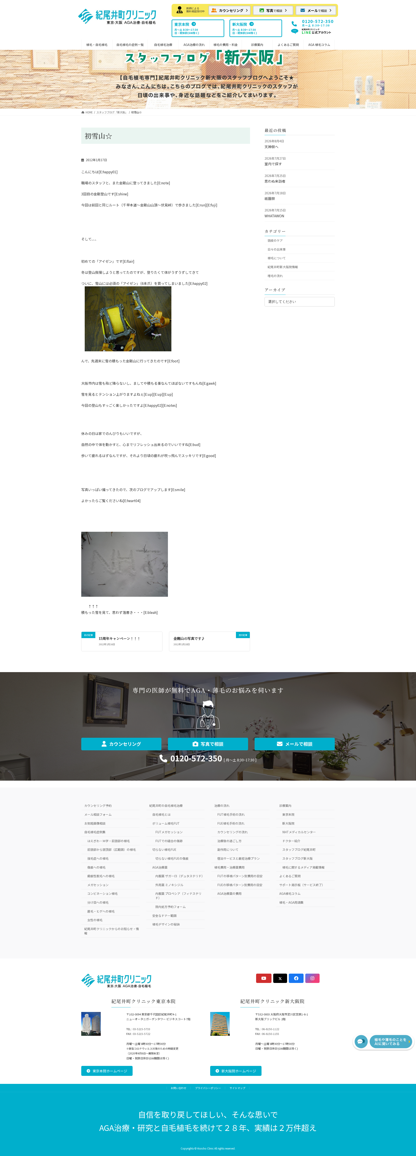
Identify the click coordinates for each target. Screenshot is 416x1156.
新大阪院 (288, 823)
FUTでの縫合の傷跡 (169, 841)
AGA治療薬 (159, 867)
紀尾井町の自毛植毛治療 (166, 805)
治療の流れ (221, 805)
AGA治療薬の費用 (229, 893)
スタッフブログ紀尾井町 (299, 849)
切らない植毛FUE (164, 849)
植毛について (277, 258)
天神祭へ (271, 146)
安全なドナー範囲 (164, 915)
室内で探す (273, 163)
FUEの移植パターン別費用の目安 (239, 885)
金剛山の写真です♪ (189, 638)
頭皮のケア (275, 240)
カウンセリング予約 (98, 805)
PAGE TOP (402, 1116)
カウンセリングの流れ (232, 832)
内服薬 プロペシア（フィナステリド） (178, 895)
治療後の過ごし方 (229, 841)
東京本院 (288, 814)
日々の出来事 (277, 249)
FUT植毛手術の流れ (231, 814)
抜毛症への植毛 (98, 858)
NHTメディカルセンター (299, 832)
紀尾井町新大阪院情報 (283, 267)
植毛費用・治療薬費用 (229, 867)
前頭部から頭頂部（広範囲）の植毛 (111, 849)
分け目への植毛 (98, 902)
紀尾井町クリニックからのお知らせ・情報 (111, 931)
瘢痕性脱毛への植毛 (101, 876)
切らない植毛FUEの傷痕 (171, 858)
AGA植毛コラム (290, 893)
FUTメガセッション (169, 832)
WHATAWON (274, 215)
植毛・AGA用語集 (291, 902)
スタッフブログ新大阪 (297, 858)
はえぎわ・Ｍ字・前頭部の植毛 (108, 841)
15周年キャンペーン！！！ (120, 638)
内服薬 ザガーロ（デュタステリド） (180, 876)
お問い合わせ (178, 1088)
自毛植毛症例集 (95, 832)
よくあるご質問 (290, 876)
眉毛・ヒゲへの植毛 (101, 911)
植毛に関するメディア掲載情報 (303, 867)
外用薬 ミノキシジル (169, 885)
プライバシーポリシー (208, 1088)
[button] (229, 10)
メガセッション (98, 885)
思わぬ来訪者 (275, 181)
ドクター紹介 (291, 841)
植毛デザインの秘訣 (166, 924)
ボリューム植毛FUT (166, 823)
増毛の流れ (275, 276)
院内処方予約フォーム (170, 907)
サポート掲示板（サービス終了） (302, 885)
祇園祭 (270, 198)
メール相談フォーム (98, 814)
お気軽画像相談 (95, 823)
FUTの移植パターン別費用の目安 (240, 876)
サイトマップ (237, 1088)
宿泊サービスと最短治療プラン (238, 858)
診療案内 (285, 805)
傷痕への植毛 (96, 867)
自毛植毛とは (161, 814)
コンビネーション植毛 (102, 893)
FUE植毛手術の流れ (230, 823)
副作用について (228, 849)
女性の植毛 (94, 920)
